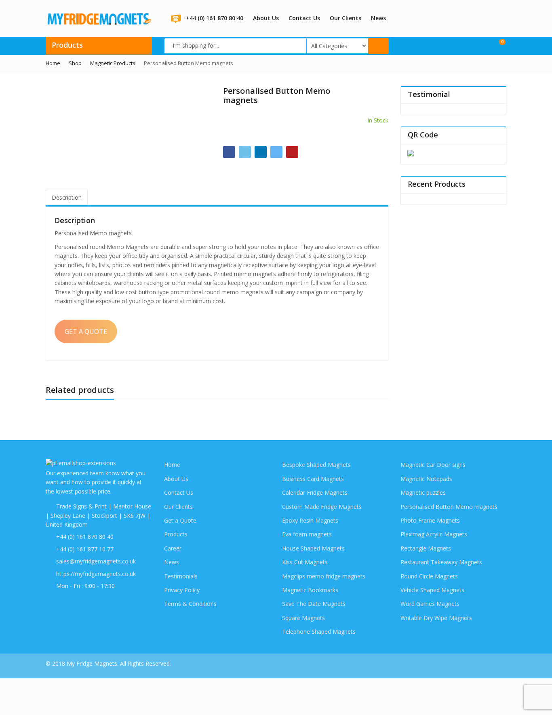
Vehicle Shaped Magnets (432, 590)
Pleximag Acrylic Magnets (433, 534)
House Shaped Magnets (313, 548)
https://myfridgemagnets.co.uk (96, 574)
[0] (497, 45)
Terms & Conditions (190, 603)
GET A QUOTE (86, 331)
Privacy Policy (182, 590)
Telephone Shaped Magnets (319, 631)
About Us (266, 18)
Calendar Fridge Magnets (315, 492)
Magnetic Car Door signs (433, 464)
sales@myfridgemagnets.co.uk (96, 561)
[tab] (67, 197)
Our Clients (345, 18)
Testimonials (181, 576)
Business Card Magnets (313, 479)
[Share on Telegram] (276, 152)
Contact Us (304, 18)
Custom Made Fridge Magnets (322, 506)
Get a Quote (180, 520)
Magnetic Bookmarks (310, 590)
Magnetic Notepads (426, 479)
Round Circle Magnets (429, 576)
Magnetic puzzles (423, 492)
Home (172, 464)
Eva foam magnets (307, 534)
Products (176, 534)
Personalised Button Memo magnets (448, 506)
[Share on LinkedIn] (261, 152)
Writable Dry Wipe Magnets (436, 618)
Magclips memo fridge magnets (323, 576)
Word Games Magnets (429, 603)
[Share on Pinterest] (292, 152)
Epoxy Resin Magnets (310, 520)
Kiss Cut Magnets (305, 562)
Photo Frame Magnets (430, 520)
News (378, 18)
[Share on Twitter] (245, 152)
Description (67, 197)
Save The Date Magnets (314, 603)
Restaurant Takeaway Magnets (441, 562)
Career (172, 548)
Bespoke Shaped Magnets (316, 464)
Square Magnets (303, 618)
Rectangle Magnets (425, 548)
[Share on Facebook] (229, 152)
